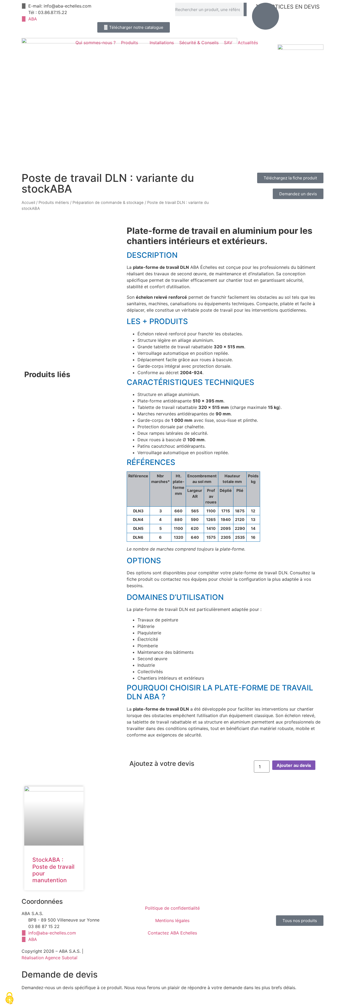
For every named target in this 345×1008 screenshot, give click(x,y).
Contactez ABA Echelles (172, 933)
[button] (132, 42)
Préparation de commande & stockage (108, 202)
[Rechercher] (245, 9)
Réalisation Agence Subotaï (49, 957)
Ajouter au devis (294, 765)
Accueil (28, 202)
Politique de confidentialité (172, 908)
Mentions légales (172, 920)
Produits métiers (54, 202)
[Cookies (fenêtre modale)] (9, 998)
